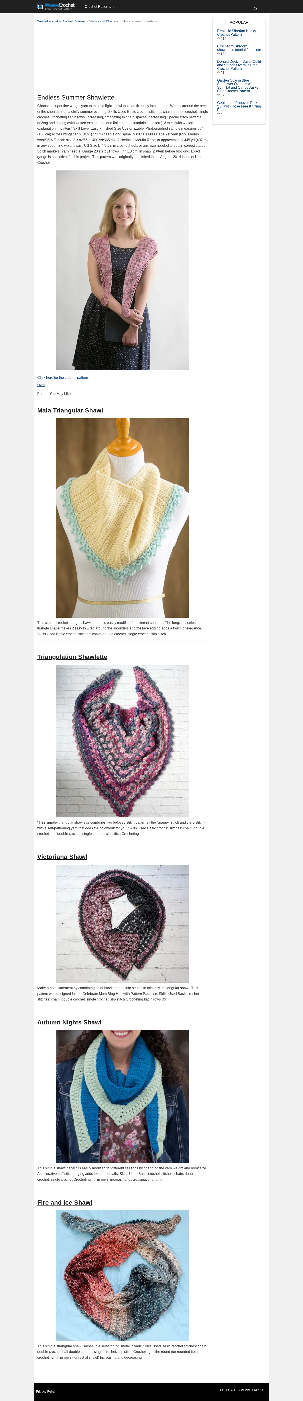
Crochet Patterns (98, 6)
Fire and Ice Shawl (64, 1202)
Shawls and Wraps (102, 21)
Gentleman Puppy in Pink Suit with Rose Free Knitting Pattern (239, 106)
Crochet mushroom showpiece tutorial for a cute (239, 48)
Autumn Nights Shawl (69, 1022)
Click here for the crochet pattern (62, 377)
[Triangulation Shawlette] (122, 741)
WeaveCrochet (47, 21)
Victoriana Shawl (62, 856)
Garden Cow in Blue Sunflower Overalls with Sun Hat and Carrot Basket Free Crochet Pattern (238, 85)
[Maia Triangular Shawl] (122, 518)
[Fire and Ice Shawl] (122, 1275)
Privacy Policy (45, 1391)
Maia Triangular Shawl (70, 410)
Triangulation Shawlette (72, 656)
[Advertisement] (122, 60)
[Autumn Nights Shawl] (122, 1096)
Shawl (41, 385)
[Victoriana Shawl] (122, 923)
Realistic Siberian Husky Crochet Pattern (236, 32)
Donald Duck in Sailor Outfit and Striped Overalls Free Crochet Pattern (239, 65)
